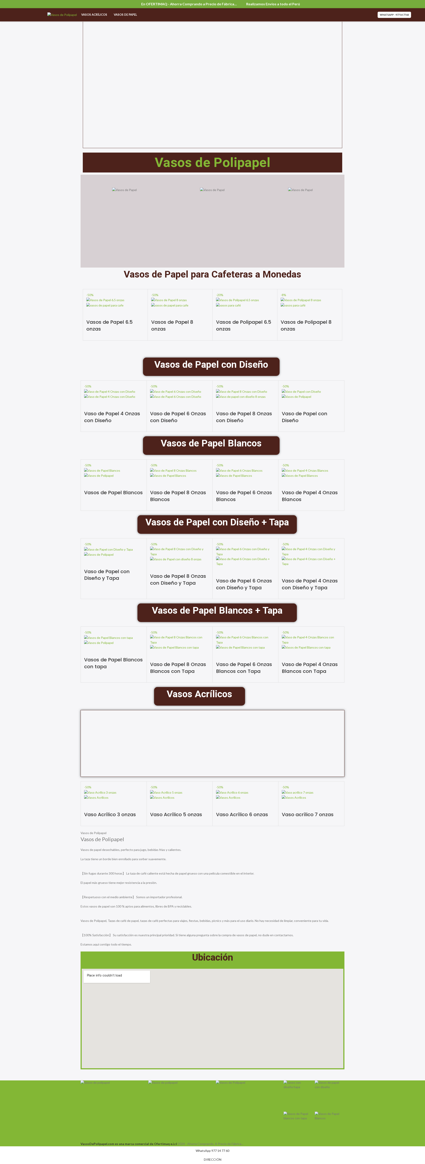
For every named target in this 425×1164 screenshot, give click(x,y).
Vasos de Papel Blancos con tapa (113, 663)
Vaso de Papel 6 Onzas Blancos (244, 496)
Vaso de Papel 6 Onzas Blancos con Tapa (244, 668)
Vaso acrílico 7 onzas (308, 814)
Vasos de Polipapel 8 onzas (306, 325)
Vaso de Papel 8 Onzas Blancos (178, 496)
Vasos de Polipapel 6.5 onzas (243, 325)
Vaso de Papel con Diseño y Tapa (107, 575)
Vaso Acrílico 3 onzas (110, 814)
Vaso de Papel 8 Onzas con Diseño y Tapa (178, 579)
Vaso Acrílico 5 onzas (176, 814)
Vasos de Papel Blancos (113, 492)
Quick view (91, 313)
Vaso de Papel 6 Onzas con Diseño (178, 417)
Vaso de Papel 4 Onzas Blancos (310, 496)
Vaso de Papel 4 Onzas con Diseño (112, 417)
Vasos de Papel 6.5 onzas (109, 325)
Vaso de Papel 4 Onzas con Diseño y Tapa (310, 584)
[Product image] (105, 305)
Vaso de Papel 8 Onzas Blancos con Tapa (178, 668)
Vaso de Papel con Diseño (304, 417)
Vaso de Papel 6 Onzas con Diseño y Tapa (244, 584)
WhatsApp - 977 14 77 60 (394, 14)
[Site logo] (62, 14)
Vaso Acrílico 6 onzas (242, 814)
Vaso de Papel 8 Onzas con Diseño (244, 417)
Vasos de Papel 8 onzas (172, 325)
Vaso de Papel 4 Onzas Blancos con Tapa (310, 668)
